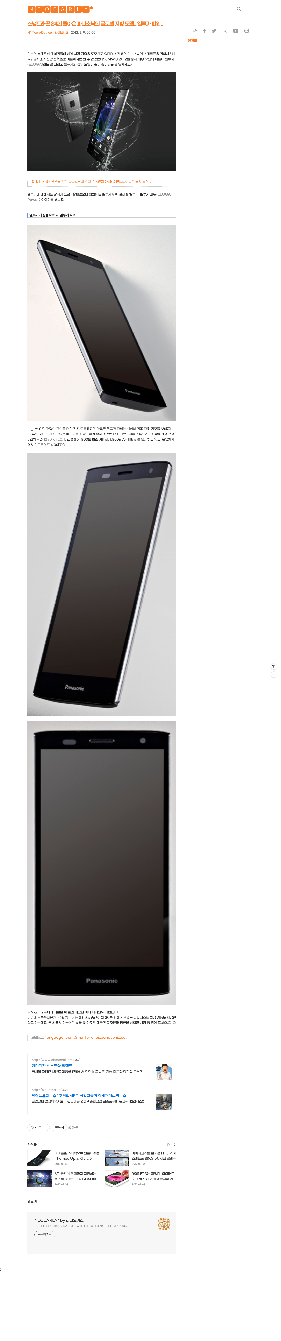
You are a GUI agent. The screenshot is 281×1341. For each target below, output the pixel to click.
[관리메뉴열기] (274, 666)
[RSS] (195, 32)
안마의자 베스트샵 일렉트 (52, 1066)
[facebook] (204, 32)
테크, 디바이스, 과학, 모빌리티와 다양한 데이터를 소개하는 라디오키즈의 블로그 (82, 1226)
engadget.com (60, 1038)
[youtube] (235, 32)
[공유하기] (40, 1127)
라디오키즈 (61, 32)
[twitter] (214, 32)
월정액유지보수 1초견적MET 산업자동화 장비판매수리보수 (79, 1096)
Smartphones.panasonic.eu (100, 1038)
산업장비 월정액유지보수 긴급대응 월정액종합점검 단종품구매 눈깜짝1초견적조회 (88, 1102)
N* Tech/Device (39, 32)
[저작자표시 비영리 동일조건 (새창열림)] (73, 1127)
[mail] (246, 32)
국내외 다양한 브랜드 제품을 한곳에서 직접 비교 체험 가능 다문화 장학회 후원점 (87, 1072)
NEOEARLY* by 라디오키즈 (59, 1220)
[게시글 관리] (45, 1127)
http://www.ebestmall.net (52, 1060)
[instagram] (225, 32)
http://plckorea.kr (46, 1090)
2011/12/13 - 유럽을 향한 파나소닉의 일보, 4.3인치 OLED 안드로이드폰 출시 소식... (90, 182)
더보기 (171, 1145)
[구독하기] (274, 675)
